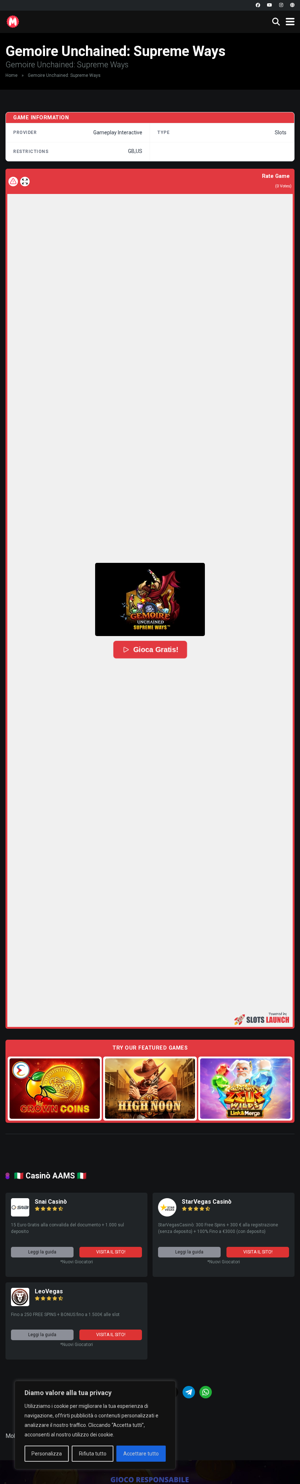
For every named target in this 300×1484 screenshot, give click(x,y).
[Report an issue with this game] (13, 181)
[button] (150, 599)
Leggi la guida (42, 1252)
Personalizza (46, 1454)
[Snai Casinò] (20, 1214)
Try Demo (54, 1088)
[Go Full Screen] (25, 181)
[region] (95, 1425)
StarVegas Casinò (207, 1201)
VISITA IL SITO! (110, 1252)
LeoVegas (49, 1291)
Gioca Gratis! (155, 650)
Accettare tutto (141, 1454)
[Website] (292, 5)
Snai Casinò (51, 1201)
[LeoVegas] (20, 1304)
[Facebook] (258, 5)
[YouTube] (269, 5)
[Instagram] (281, 5)
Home (11, 75)
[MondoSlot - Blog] (12, 20)
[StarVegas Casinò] (167, 1214)
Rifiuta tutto (92, 1454)
